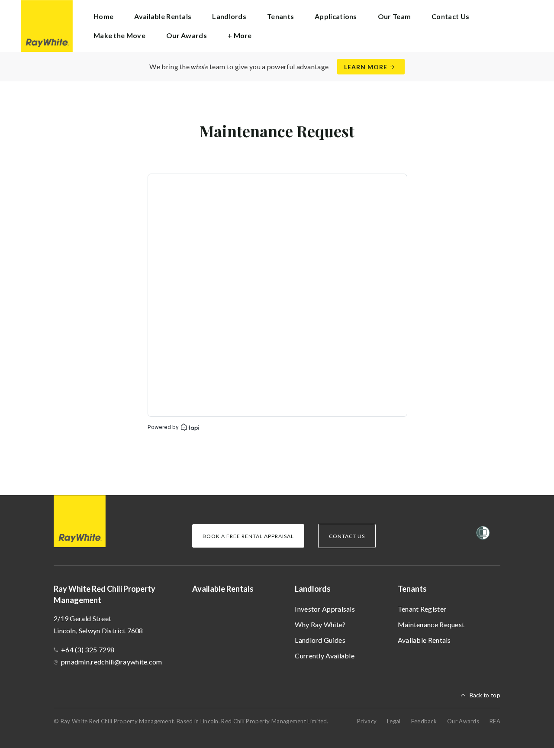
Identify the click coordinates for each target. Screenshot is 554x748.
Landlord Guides (320, 640)
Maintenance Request (431, 624)
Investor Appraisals (325, 609)
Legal (394, 721)
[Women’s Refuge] (483, 534)
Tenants (412, 588)
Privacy (367, 721)
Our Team (394, 16)
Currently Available (324, 655)
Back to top (485, 695)
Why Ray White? (320, 624)
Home (103, 16)
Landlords (313, 588)
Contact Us (450, 16)
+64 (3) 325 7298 (88, 649)
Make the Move (119, 35)
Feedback (424, 721)
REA (495, 721)
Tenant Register (422, 609)
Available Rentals (162, 16)
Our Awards (186, 35)
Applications (336, 16)
